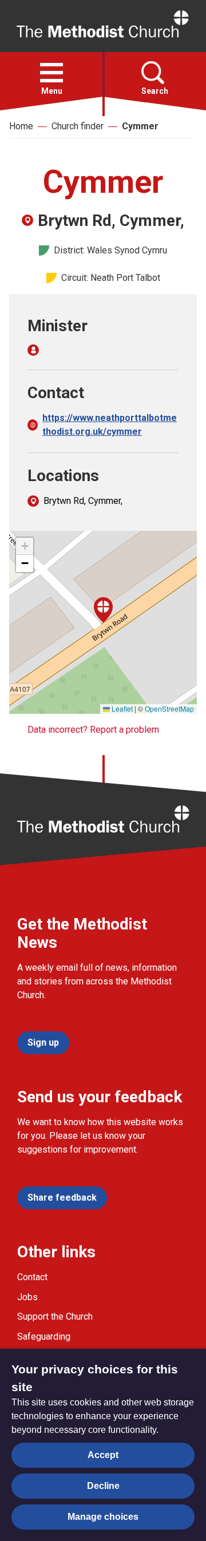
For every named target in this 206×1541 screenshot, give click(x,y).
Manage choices (103, 1517)
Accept (103, 1455)
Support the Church (55, 1316)
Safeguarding (43, 1336)
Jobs (27, 1297)
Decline (103, 1486)
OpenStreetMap (169, 708)
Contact (32, 1277)
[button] (51, 72)
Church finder (78, 126)
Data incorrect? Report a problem (93, 729)
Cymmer (140, 126)
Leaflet (121, 708)
